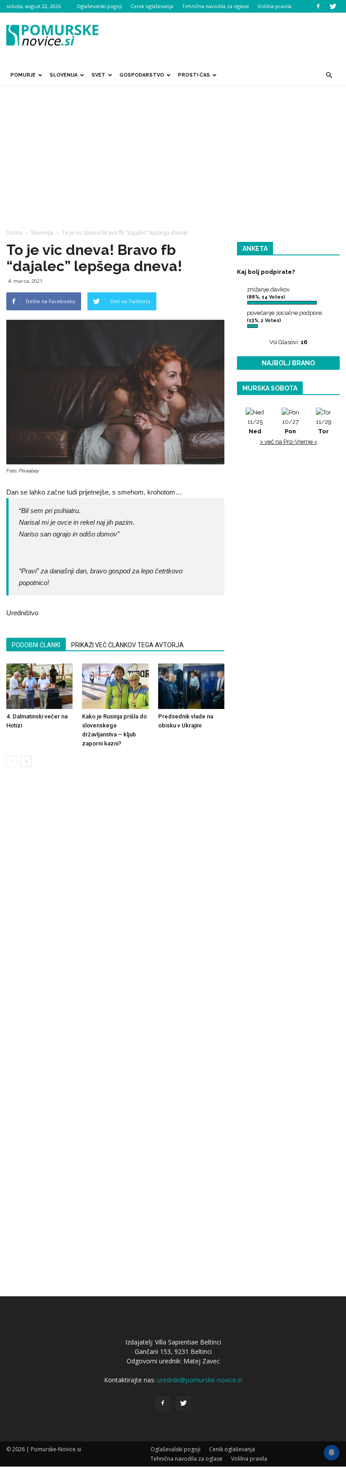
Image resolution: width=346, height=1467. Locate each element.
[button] (329, 75)
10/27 (290, 426)
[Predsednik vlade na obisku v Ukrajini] (191, 686)
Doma (14, 232)
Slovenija (63, 75)
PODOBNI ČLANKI (36, 645)
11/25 (255, 426)
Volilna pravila (274, 6)
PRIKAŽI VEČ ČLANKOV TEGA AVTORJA (127, 645)
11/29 (324, 426)
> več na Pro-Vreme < (288, 441)
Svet (98, 75)
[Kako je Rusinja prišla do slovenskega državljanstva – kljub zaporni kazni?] (115, 686)
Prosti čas (194, 75)
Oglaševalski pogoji (99, 6)
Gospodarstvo (141, 75)
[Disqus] (115, 910)
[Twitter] (333, 6)
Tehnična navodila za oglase (215, 6)
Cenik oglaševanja (152, 6)
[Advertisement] (173, 154)
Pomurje (23, 75)
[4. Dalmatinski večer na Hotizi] (39, 686)
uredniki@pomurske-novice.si (199, 1380)
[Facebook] (318, 6)
